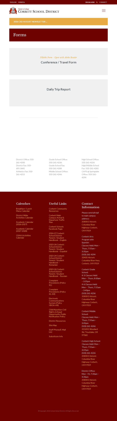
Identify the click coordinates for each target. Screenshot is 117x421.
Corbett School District (57, 411)
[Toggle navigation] (104, 10)
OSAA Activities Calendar (23, 236)
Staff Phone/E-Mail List (57, 330)
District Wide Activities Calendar (24, 216)
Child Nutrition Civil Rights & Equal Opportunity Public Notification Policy (57, 313)
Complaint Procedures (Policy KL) (57, 282)
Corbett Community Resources (58, 209)
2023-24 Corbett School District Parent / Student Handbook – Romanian (56, 260)
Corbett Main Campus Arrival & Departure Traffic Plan (56, 218)
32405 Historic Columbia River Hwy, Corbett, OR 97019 (91, 260)
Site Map (53, 325)
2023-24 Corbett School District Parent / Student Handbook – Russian (58, 272)
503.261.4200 (89, 2)
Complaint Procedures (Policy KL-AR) (57, 291)
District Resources (57, 321)
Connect (103, 2)
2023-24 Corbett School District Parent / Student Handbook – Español (58, 248)
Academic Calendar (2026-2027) (24, 223)
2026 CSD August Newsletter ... (30, 21)
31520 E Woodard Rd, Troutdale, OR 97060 (90, 332)
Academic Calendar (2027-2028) (24, 229)
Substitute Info (56, 336)
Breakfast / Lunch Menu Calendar (24, 209)
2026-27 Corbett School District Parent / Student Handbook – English (57, 236)
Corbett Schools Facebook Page (56, 227)
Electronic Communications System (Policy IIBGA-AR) (56, 301)
